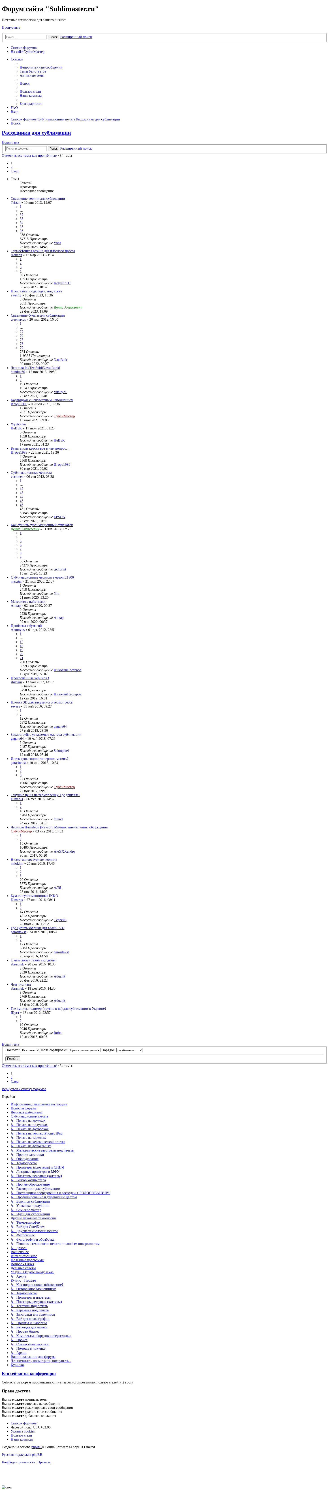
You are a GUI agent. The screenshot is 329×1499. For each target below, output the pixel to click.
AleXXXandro (64, 851)
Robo (58, 1033)
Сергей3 (60, 920)
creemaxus (18, 319)
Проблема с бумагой (26, 626)
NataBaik (60, 360)
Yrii (56, 593)
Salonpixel (61, 751)
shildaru (16, 682)
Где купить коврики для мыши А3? (37, 928)
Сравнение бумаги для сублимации (38, 315)
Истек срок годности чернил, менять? (39, 759)
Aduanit (16, 255)
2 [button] (12, 167)
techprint (60, 569)
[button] (15, 171)
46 (21, 505)
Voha (57, 243)
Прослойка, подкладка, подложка (36, 291)
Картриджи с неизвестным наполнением (42, 400)
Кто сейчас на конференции (29, 1373)
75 (21, 331)
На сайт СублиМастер (28, 52)
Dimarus (17, 799)
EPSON (59, 517)
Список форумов (24, 47)
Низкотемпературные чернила (34, 859)
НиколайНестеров (67, 670)
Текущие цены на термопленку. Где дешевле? (45, 795)
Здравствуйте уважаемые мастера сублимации (46, 734)
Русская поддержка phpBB (22, 1454)
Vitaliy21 (60, 392)
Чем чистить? (21, 984)
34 (21, 223)
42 (21, 489)
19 (21, 650)
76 (21, 335)
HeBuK (16, 428)
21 (21, 658)
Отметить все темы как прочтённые (29, 155)
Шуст (15, 1012)
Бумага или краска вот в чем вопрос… (40, 448)
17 (21, 642)
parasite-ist (18, 763)
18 (21, 646)
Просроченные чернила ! (30, 678)
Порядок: (108, 1050)
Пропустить (11, 27)
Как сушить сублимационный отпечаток (42, 525)
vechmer (17, 476)
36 (21, 231)
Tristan (15, 202)
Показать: (13, 1050)
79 (21, 348)
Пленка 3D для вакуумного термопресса (42, 702)
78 (21, 343)
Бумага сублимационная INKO (34, 896)
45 (21, 501)
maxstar (16, 581)
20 (21, 654)
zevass (15, 706)
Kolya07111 (62, 283)
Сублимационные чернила (31, 472)
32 (21, 215)
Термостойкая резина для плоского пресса (43, 251)
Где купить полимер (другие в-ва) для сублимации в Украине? (58, 1008)
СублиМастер (64, 416)
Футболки (18, 424)
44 (21, 497)
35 (21, 227)
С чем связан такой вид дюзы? (34, 960)
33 (21, 219)
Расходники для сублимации (36, 133)
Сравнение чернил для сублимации (38, 198)
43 (21, 493)
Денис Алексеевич (68, 307)
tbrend (58, 819)
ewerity (16, 295)
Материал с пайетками (28, 601)
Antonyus (18, 630)
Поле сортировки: (55, 1050)
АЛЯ (57, 888)
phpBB (36, 1447)
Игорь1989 (19, 404)
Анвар (16, 605)
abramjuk (17, 964)
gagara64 (60, 726)
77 (21, 339)
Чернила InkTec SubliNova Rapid (35, 368)
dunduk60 (18, 372)
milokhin (17, 863)
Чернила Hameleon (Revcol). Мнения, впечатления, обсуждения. (60, 827)
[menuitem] (41, 67)
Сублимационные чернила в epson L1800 (42, 577)
